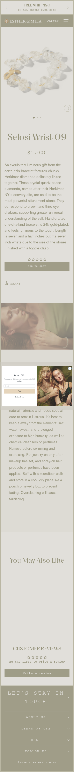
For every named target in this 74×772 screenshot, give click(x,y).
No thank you (19, 397)
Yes (19, 391)
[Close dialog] (69, 368)
